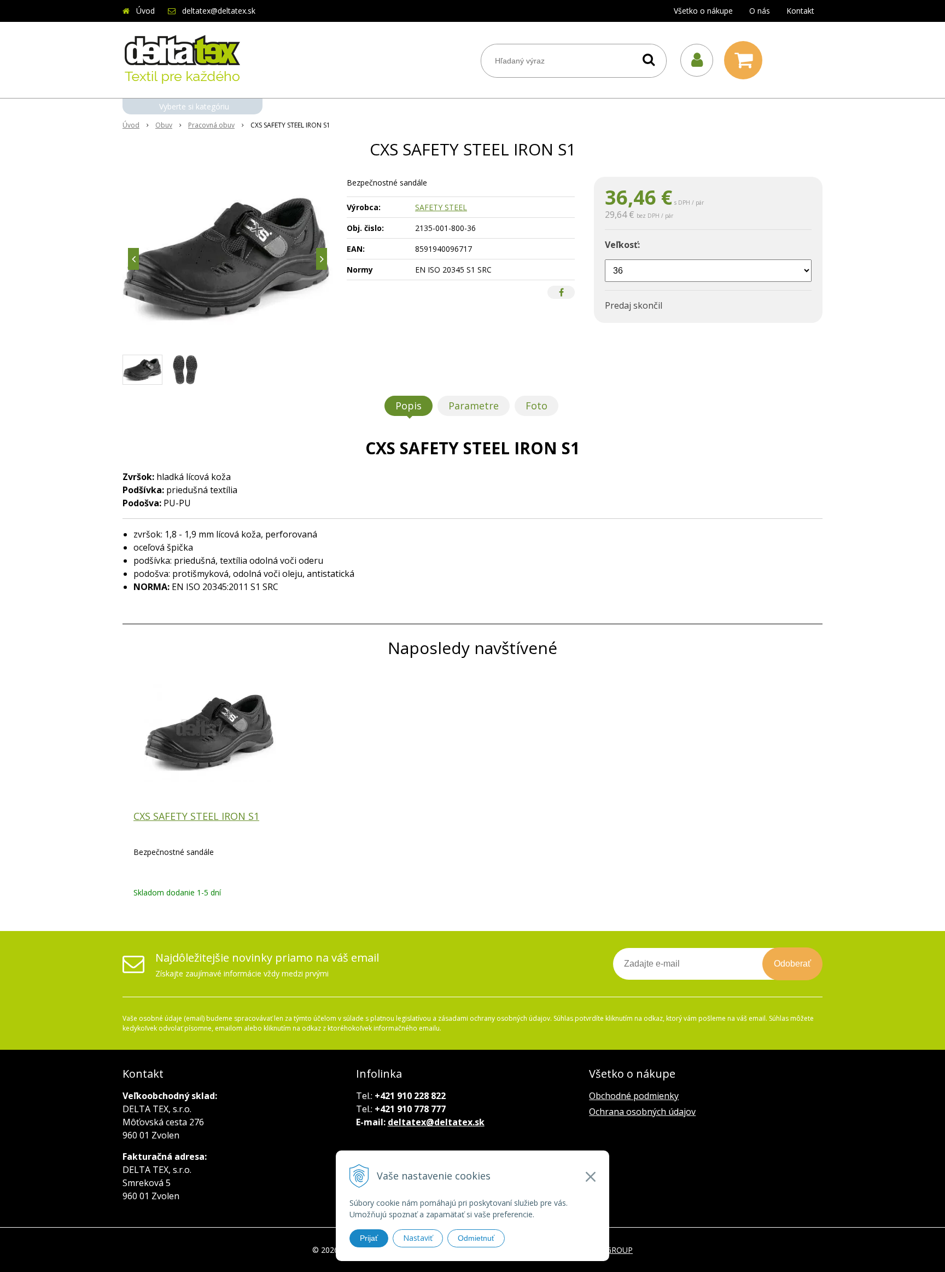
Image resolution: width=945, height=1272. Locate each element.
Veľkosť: (622, 245)
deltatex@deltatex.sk (218, 10)
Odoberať (792, 963)
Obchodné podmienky (634, 1096)
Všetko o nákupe (703, 10)
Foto (536, 405)
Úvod (145, 10)
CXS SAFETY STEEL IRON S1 (196, 816)
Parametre (473, 405)
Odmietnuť (476, 1238)
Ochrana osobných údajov (642, 1112)
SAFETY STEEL (441, 207)
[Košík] (746, 60)
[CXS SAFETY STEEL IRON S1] (227, 259)
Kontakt (800, 10)
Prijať (369, 1238)
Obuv (163, 125)
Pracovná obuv (211, 125)
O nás (759, 10)
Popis (408, 405)
